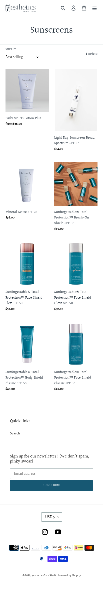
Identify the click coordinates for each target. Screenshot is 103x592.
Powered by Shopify (69, 575)
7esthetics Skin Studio (44, 575)
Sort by (11, 49)
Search (15, 433)
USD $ (50, 517)
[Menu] (94, 8)
